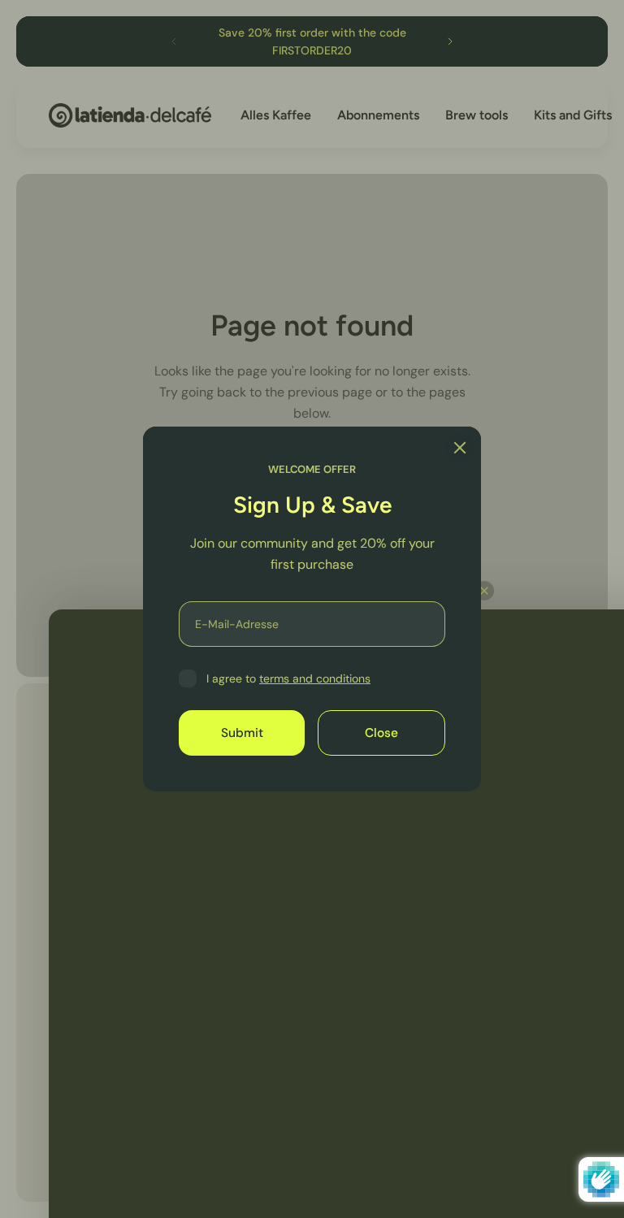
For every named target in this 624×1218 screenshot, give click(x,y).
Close (381, 733)
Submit (242, 733)
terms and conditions (314, 678)
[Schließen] (459, 447)
